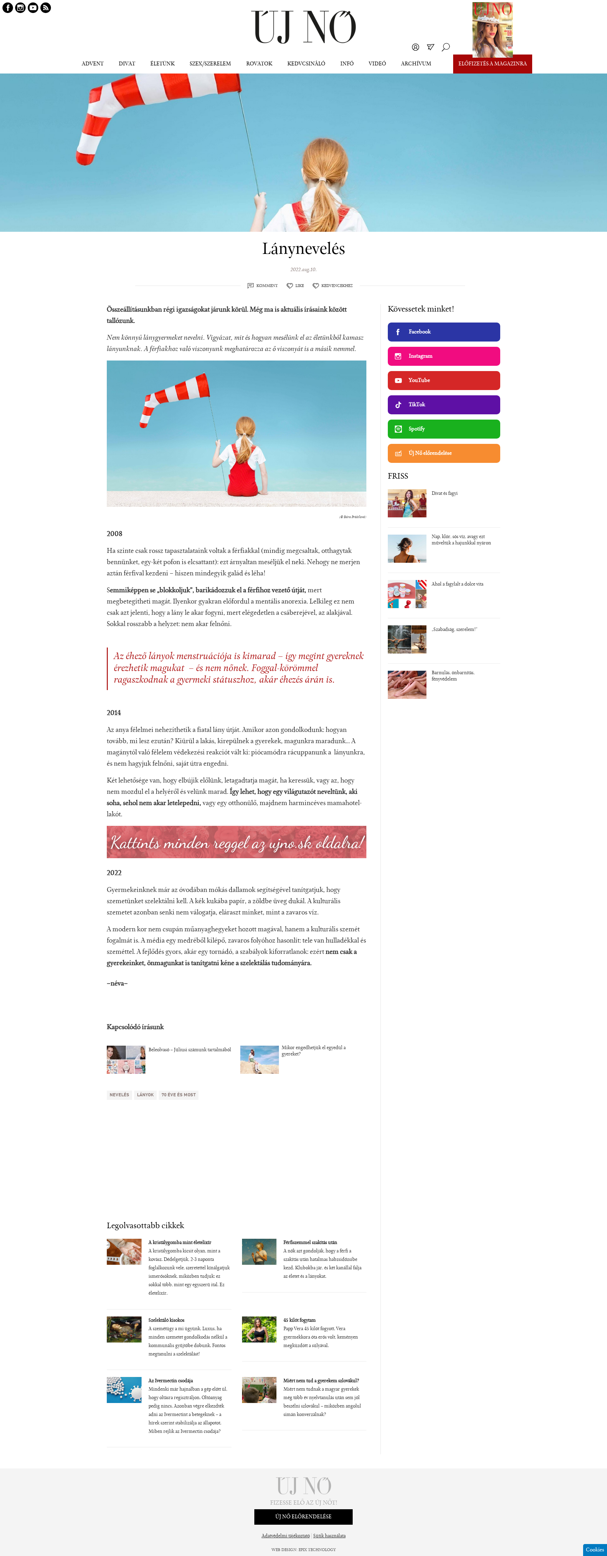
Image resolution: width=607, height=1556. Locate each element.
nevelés (119, 1095)
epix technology (317, 1550)
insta (20, 7)
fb (7, 7)
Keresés (445, 47)
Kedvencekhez (337, 286)
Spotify (417, 429)
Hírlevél (430, 47)
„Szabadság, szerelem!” (454, 629)
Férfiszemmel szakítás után (310, 1243)
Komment (267, 286)
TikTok (417, 405)
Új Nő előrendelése (430, 453)
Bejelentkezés (415, 47)
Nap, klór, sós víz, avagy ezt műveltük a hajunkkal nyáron (461, 540)
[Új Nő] (303, 27)
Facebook (420, 332)
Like (299, 286)
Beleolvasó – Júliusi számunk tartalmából (190, 1050)
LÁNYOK (145, 1095)
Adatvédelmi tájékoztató (286, 1536)
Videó (377, 64)
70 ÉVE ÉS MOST (179, 1095)
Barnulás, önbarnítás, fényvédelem (453, 676)
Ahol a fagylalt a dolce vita (457, 584)
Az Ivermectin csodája (171, 1381)
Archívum (416, 64)
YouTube (419, 380)
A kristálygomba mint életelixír (180, 1243)
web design (284, 1550)
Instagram (420, 356)
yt (33, 7)
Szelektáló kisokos (166, 1320)
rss (45, 7)
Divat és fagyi (445, 493)
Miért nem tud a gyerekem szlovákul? (321, 1381)
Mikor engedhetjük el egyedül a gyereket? (314, 1051)
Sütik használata (329, 1536)
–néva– (117, 983)
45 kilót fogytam (299, 1320)
